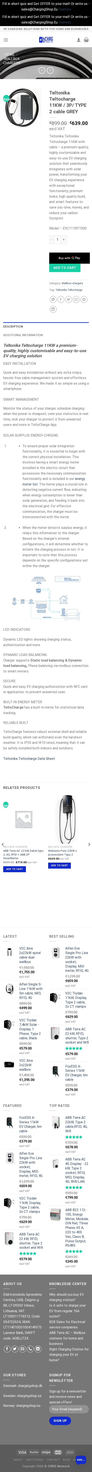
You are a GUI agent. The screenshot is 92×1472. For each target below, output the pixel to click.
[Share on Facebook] (60, 299)
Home (9, 55)
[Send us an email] (22, 1349)
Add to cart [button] (14, 869)
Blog (66, 1459)
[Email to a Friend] (76, 299)
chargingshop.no (28, 1406)
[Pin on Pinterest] (84, 299)
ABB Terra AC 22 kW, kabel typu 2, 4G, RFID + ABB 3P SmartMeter (23, 854)
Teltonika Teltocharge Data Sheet (29, 759)
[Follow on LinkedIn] (38, 1349)
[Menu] (5, 40)
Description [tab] (13, 326)
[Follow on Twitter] (14, 1349)
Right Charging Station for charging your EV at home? (69, 1354)
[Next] (89, 853)
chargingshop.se (29, 1396)
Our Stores (34, 1459)
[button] (81, 1461)
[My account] (79, 39)
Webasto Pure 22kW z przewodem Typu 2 (62, 852)
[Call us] (30, 1349)
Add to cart (64, 268)
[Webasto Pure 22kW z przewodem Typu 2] (68, 819)
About (18, 1459)
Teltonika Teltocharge (68, 289)
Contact (53, 1459)
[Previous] (3, 853)
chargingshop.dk (30, 1386)
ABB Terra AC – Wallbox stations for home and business (67, 1338)
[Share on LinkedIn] (53, 309)
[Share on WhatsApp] (53, 299)
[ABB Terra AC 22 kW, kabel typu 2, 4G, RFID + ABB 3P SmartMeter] (23, 819)
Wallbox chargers (11, 61)
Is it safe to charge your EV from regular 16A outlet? (67, 1310)
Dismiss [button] (64, 9)
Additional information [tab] (23, 335)
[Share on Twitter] (68, 299)
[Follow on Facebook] (7, 1349)
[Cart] (86, 39)
